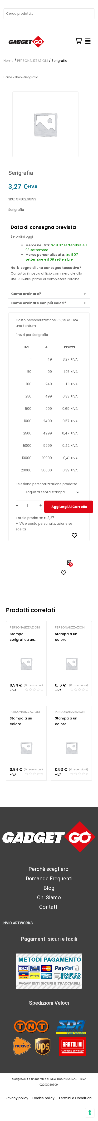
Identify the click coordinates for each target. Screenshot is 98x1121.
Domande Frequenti (49, 878)
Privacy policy (17, 1098)
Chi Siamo (49, 897)
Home (9, 60)
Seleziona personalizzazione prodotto (46, 484)
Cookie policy (43, 1098)
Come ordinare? (26, 293)
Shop (18, 77)
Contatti (49, 907)
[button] (88, 41)
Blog (49, 888)
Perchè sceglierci (49, 869)
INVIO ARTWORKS (17, 923)
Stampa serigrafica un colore (22, 640)
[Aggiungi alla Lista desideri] (74, 535)
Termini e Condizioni (75, 1098)
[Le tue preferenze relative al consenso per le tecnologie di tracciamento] (89, 1112)
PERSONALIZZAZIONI (32, 60)
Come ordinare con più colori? (38, 303)
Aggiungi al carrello (69, 506)
